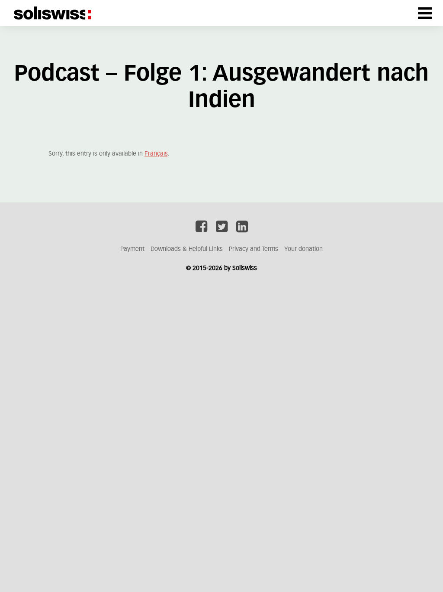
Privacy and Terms (253, 249)
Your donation (303, 249)
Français (155, 154)
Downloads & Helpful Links (187, 249)
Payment (132, 249)
